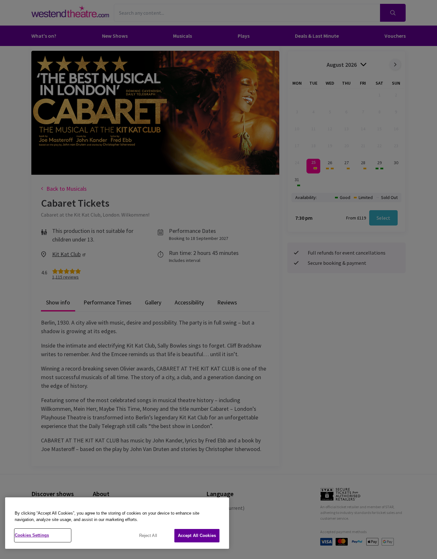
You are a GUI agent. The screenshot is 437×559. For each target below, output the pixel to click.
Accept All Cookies (197, 535)
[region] (117, 523)
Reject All (148, 535)
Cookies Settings (32, 535)
